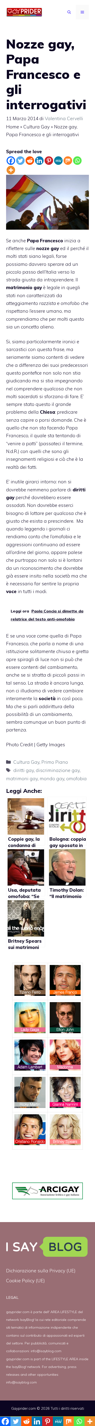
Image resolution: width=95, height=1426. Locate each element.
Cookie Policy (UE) (25, 1280)
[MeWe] (58, 160)
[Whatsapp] (77, 160)
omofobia (62, 536)
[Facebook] (11, 160)
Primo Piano (54, 762)
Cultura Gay (36, 127)
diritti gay (23, 770)
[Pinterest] (49, 160)
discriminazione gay (58, 770)
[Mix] (68, 160)
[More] (11, 170)
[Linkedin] (39, 160)
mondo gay (52, 778)
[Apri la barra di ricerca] (69, 12)
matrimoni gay (22, 778)
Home (12, 127)
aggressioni (19, 544)
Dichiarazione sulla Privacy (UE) (41, 1271)
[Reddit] (30, 160)
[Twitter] (20, 160)
